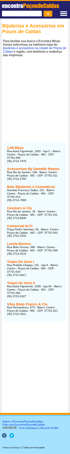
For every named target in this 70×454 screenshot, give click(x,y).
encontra (30, 5)
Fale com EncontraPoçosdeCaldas (23, 424)
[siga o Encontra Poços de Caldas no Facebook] (4, 436)
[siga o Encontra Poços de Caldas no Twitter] (11, 436)
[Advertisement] (35, 93)
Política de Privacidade (34, 447)
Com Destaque (28, 427)
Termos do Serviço (11, 447)
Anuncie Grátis (49, 427)
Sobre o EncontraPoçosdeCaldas (22, 421)
